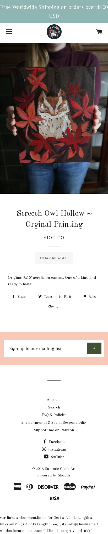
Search (54, 407)
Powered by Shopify (54, 475)
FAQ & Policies (54, 414)
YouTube (57, 457)
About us (54, 399)
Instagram (56, 449)
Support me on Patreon (54, 430)
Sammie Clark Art (60, 468)
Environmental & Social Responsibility (54, 422)
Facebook (57, 441)
